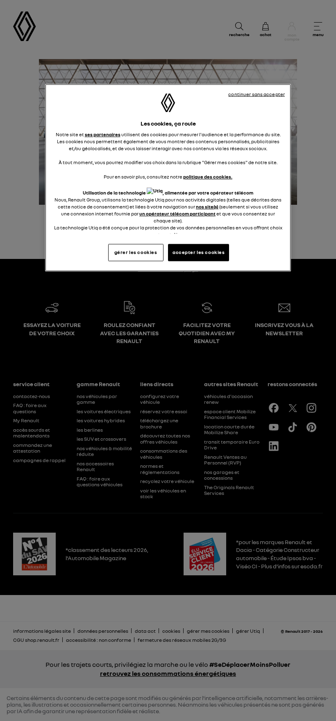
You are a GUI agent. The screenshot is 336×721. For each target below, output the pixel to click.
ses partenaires (102, 134)
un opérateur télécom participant (177, 213)
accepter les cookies (199, 252)
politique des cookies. (207, 176)
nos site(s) (207, 206)
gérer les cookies (135, 252)
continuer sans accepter (256, 94)
